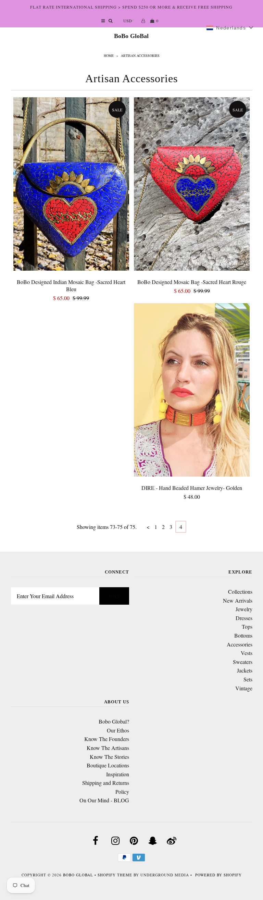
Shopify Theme (115, 874)
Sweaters (242, 661)
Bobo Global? (114, 721)
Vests (246, 652)
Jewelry (244, 609)
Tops (247, 626)
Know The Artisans (108, 747)
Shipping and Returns (105, 782)
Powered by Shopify (218, 874)
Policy (122, 791)
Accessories (239, 644)
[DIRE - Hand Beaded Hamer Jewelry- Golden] (192, 391)
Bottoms (243, 635)
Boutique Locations (108, 765)
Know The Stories (109, 756)
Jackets (244, 670)
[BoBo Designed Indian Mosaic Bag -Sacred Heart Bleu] (71, 185)
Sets (247, 679)
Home (109, 55)
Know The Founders (106, 738)
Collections (240, 591)
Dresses (244, 617)
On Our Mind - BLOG (104, 800)
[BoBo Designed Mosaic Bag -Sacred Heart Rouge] (192, 185)
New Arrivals (237, 600)
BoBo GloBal (131, 36)
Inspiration (117, 774)
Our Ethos (118, 730)
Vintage (243, 688)
